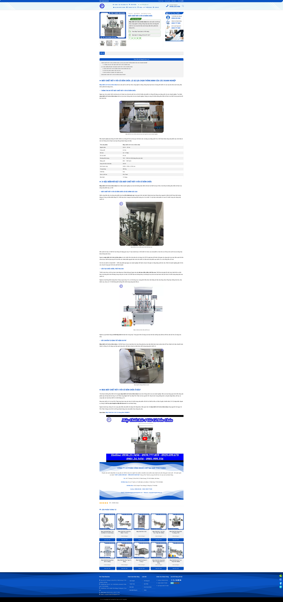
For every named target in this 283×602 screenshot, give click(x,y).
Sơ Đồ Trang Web (123, 599)
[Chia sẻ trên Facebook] (129, 38)
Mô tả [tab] (102, 53)
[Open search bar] (183, 6)
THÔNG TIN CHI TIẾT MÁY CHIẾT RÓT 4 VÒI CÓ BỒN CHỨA (116, 64)
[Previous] (102, 25)
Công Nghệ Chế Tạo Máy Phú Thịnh (111, 599)
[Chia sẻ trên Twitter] (132, 38)
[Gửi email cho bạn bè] (135, 38)
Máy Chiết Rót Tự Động (146, 13)
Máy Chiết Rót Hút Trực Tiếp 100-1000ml (176, 561)
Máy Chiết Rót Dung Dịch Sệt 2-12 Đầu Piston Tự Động (158, 562)
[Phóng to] (102, 34)
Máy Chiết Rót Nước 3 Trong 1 (141, 561)
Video (145, 590)
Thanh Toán (160, 1)
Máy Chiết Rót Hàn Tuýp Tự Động (124, 561)
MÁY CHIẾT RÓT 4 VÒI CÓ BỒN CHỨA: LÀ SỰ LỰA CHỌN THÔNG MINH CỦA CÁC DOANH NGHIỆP (124, 62)
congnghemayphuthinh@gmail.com (133, 492)
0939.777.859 (149, 489)
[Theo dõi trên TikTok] (175, 580)
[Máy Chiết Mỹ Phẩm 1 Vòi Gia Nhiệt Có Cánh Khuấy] (107, 522)
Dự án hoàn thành (147, 587)
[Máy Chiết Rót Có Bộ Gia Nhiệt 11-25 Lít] (124, 522)
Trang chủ (130, 13)
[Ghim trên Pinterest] (137, 38)
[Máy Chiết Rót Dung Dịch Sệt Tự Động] (107, 550)
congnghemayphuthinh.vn (155, 492)
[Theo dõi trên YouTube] (182, 1)
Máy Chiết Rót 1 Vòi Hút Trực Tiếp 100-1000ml (159, 532)
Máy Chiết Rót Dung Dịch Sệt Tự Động (107, 561)
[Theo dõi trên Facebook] (178, 1)
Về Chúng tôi (147, 580)
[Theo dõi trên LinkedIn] (178, 580)
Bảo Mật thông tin (133, 590)
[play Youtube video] (145, 438)
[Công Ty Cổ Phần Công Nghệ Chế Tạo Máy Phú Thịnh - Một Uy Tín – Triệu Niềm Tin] (102, 6)
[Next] (123, 25)
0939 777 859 (175, 23)
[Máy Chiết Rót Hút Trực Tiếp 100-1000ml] (176, 550)
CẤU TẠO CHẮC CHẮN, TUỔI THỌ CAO (112, 70)
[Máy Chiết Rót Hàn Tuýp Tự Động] (124, 550)
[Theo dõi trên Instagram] (173, 580)
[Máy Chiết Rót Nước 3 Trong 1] (141, 550)
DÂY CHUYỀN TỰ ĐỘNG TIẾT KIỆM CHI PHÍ (113, 72)
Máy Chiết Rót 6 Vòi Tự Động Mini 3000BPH (117, 412)
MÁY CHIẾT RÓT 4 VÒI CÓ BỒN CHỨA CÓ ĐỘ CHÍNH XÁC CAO (117, 68)
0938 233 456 (175, 18)
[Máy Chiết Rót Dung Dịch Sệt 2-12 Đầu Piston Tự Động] (159, 550)
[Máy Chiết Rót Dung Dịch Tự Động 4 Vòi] (176, 522)
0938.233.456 (138, 489)
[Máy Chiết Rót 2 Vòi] (141, 522)
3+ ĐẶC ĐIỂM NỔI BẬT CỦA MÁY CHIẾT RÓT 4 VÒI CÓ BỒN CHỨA (117, 66)
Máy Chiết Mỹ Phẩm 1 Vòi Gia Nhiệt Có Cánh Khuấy (107, 532)
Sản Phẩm (146, 583)
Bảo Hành (174, 1)
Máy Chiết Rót (137, 13)
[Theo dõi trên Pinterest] (176, 580)
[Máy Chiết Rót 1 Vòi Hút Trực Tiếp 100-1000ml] (159, 522)
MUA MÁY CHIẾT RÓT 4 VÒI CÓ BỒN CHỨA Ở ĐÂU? (113, 74)
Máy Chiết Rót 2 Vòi (141, 531)
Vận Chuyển (167, 1)
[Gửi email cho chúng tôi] (181, 1)
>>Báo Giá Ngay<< (135, 19)
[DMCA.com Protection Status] (175, 583)
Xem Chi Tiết (107, 539)
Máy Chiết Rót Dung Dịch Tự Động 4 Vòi (176, 532)
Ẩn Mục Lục (146, 59)
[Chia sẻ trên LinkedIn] (140, 38)
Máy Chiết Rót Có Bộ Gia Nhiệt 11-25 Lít (124, 532)
